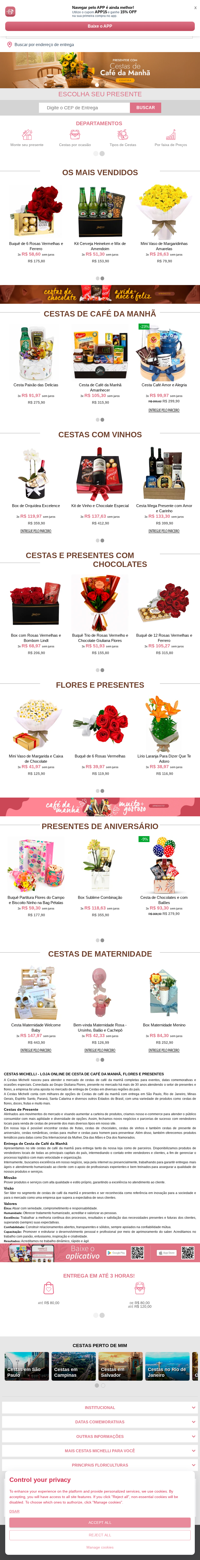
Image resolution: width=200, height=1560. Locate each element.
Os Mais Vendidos (100, 172)
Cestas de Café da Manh (100, 314)
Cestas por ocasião (75, 145)
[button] (97, 85)
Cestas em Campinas (66, 1372)
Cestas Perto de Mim (100, 1345)
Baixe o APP (100, 26)
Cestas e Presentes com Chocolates (86, 560)
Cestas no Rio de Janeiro (167, 1372)
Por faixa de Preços (171, 145)
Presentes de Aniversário (100, 826)
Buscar (145, 107)
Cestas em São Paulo (24, 1372)
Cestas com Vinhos (100, 434)
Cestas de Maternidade (100, 954)
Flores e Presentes (100, 685)
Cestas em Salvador (112, 1372)
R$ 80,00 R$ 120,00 (140, 1305)
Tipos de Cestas (123, 145)
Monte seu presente (26, 145)
